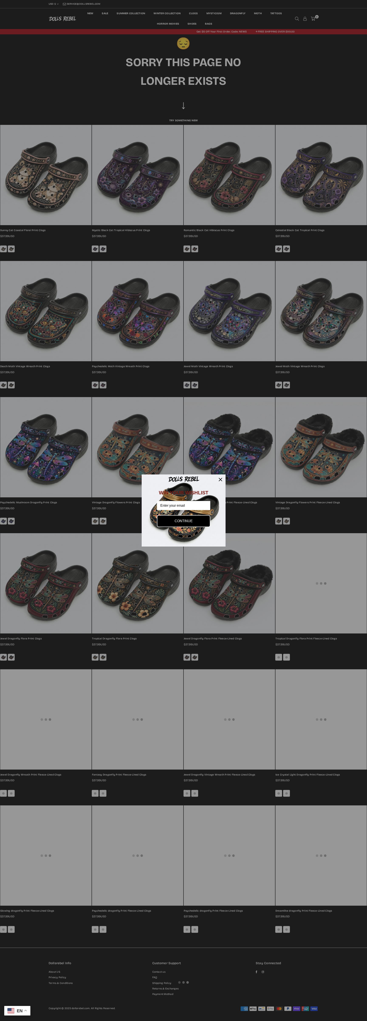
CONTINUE (184, 521)
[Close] (220, 479)
